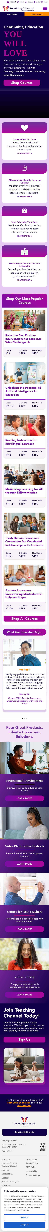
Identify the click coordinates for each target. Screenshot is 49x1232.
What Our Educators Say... (24, 632)
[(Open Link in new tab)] (43, 1146)
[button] (36, 2)
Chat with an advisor (18, 1102)
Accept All (27, 1224)
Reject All (27, 1216)
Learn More (27, 153)
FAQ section (24, 1105)
